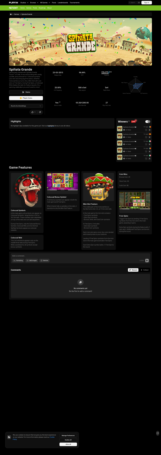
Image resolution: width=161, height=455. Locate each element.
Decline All (68, 440)
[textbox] (80, 255)
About (49, 8)
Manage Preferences (68, 435)
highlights (51, 126)
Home (22, 8)
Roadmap (42, 8)
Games (28, 8)
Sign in (146, 3)
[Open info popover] (129, 121)
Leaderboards (63, 3)
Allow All (68, 444)
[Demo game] (149, 130)
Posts (54, 3)
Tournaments (75, 3)
